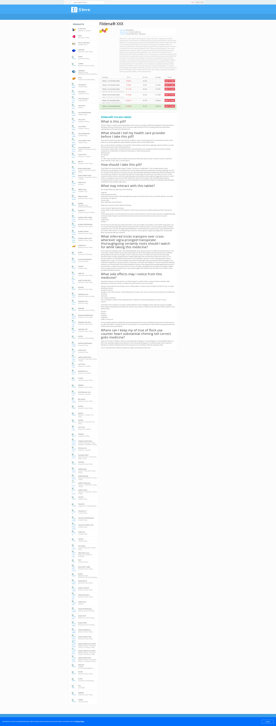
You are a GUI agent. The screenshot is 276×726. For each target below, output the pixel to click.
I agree (267, 721)
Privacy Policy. (79, 721)
